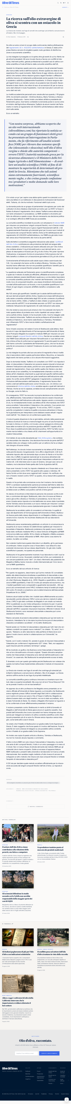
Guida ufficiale (62, 1080)
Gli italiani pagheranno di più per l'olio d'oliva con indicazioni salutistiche (18, 953)
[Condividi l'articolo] (63, 36)
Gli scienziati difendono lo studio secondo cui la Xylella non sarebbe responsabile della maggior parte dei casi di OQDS (17, 897)
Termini (57, 1094)
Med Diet (27, 1074)
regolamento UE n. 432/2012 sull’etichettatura (26, 48)
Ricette (50, 1083)
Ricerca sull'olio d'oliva (25, 790)
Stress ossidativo (41, 790)
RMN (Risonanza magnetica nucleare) (35, 788)
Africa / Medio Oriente (45, 949)
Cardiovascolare (29, 1076)
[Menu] (68, 2)
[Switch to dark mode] (61, 2)
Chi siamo (30, 1094)
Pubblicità (44, 1094)
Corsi (61, 1083)
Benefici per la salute (52, 1076)
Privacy (51, 1094)
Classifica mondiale (62, 1076)
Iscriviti (37, 1094)
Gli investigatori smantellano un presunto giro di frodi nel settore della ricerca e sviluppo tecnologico (32, 782)
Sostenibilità (40, 1080)
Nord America (7, 995)
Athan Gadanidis (12, 37)
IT (65, 2)
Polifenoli (52, 790)
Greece (18, 788)
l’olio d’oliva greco (45, 438)
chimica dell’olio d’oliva (26, 386)
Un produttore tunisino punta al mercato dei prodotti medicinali (50, 848)
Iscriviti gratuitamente (49, 1053)
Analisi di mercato (62, 1072)
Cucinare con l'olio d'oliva (52, 1080)
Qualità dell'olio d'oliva (53, 1072)
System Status (65, 1094)
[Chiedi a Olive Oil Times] (67, 1100)
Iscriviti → (65, 7)
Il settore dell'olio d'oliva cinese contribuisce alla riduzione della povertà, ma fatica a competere (15, 849)
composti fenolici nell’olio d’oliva (30, 336)
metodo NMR (59, 223)
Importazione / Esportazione (41, 1077)
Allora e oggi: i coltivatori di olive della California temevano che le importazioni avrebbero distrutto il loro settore (17, 1002)
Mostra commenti (36, 806)
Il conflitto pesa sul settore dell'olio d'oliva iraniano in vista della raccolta (52, 953)
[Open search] (58, 2)
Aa (28, 37)
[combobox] (32, 7)
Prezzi (38, 1071)
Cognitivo (27, 1079)
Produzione (40, 1074)
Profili (39, 844)
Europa (4, 949)
